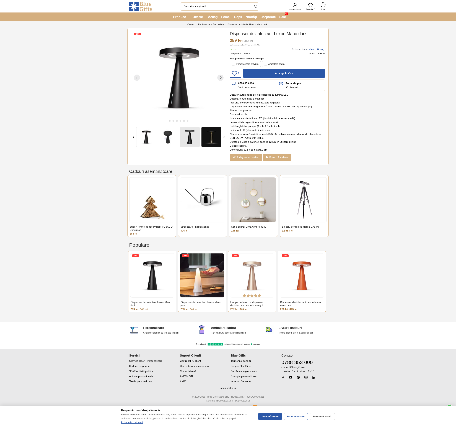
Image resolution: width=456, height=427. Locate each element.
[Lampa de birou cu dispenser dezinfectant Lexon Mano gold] (252, 275)
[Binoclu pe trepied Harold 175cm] (304, 200)
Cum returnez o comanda (194, 366)
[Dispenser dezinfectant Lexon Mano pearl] (202, 275)
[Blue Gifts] (140, 6)
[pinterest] (298, 377)
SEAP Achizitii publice (141, 371)
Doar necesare (296, 416)
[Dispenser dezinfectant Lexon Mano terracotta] (302, 275)
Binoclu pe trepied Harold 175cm (300, 226)
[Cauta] (255, 6)
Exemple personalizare (243, 376)
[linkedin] (313, 377)
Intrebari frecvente (241, 381)
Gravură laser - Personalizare (145, 360)
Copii (238, 17)
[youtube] (290, 377)
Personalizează (322, 416)
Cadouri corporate (139, 366)
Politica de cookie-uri (132, 422)
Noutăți (251, 17)
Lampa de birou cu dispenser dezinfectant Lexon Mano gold (247, 304)
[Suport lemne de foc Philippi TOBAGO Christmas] (151, 200)
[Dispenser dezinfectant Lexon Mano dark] (152, 275)
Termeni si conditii (241, 360)
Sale (283, 16)
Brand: (312, 53)
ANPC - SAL (187, 376)
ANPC (183, 381)
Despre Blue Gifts (240, 366)
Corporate (268, 17)
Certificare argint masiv (244, 371)
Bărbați (212, 17)
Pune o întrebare (278, 157)
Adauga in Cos (284, 73)
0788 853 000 (246, 83)
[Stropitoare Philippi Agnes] (202, 200)
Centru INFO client (190, 360)
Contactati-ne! (188, 371)
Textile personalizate (140, 381)
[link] (304, 369)
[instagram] (306, 377)
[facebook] (283, 377)
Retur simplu (293, 83)
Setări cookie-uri (228, 388)
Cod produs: (236, 53)
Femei (225, 17)
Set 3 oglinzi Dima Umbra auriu (248, 226)
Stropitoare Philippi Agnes (194, 226)
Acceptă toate (270, 416)
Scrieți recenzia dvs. (247, 157)
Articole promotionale (141, 376)
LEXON (321, 53)
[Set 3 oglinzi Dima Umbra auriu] (253, 200)
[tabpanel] (178, 77)
